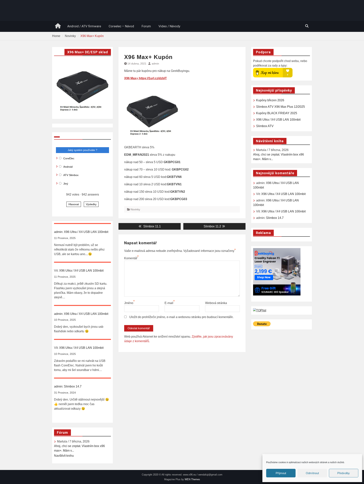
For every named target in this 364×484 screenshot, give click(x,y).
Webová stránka (216, 303)
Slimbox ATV (265, 126)
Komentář (130, 258)
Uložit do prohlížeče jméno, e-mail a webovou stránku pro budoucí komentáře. (181, 317)
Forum (146, 26)
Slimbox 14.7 (275, 217)
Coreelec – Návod (121, 26)
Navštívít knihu (64, 455)
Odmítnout (312, 473)
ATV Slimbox (70, 175)
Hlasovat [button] (73, 204)
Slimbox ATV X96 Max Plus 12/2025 (280, 106)
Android (68, 166)
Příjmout (281, 473)
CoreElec (68, 158)
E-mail (169, 303)
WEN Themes (192, 479)
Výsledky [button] (91, 204)
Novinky (135, 209)
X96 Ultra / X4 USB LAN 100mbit (278, 119)
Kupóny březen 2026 (270, 100)
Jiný (65, 183)
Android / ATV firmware (84, 26)
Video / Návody (169, 26)
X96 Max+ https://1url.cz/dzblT (145, 78)
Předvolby (343, 473)
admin (155, 63)
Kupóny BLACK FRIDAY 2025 (276, 113)
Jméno (128, 303)
